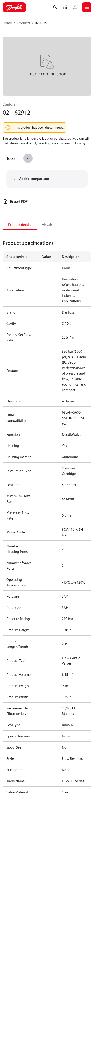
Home (7, 23)
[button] (65, 7)
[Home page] (14, 7)
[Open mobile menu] (86, 7)
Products (23, 23)
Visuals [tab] (47, 224)
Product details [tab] (19, 224)
